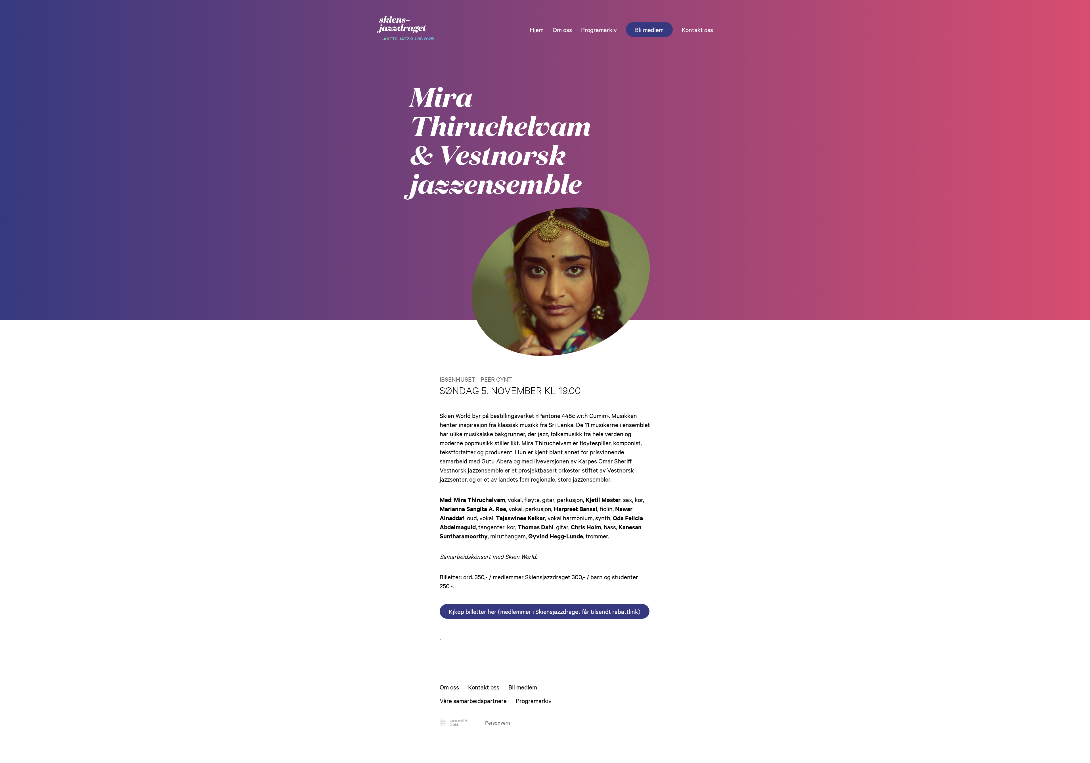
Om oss (562, 30)
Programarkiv (599, 30)
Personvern (497, 722)
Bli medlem (649, 30)
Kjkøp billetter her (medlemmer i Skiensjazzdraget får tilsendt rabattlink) (544, 611)
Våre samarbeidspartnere (473, 701)
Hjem (537, 30)
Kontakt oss (697, 30)
